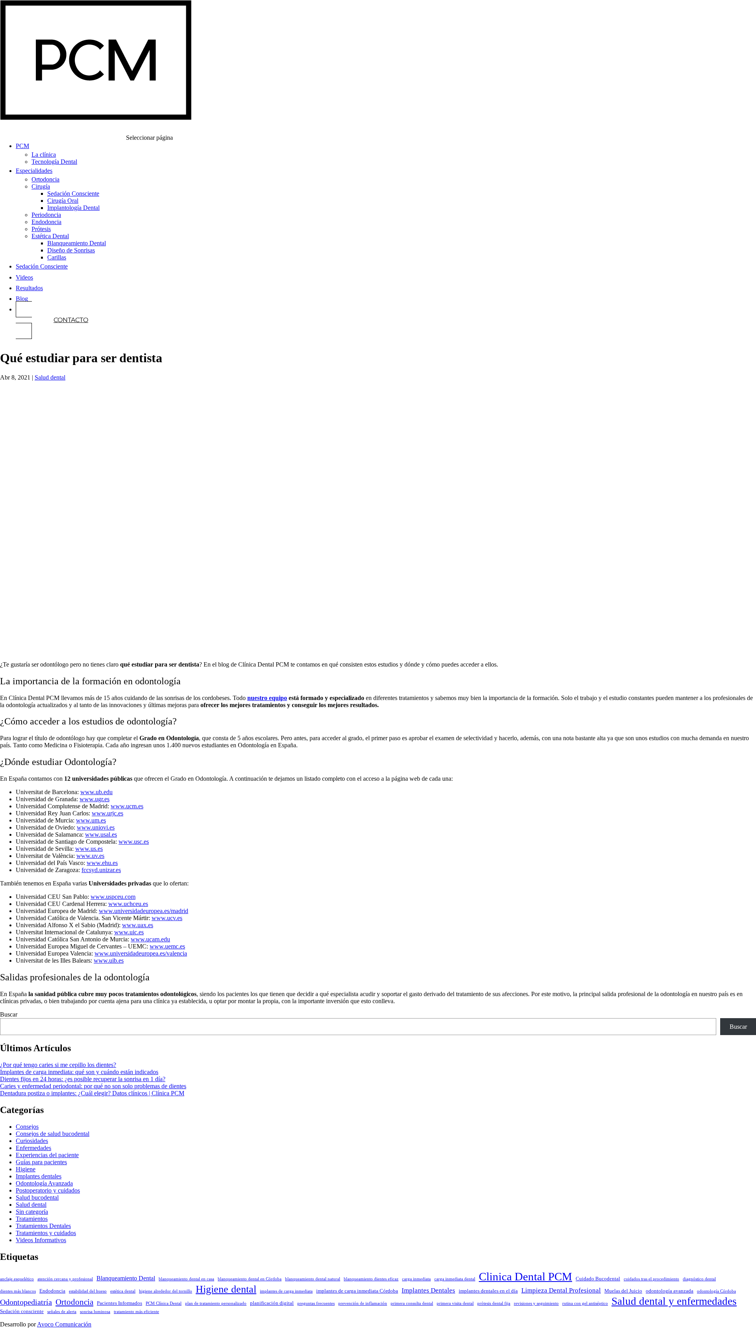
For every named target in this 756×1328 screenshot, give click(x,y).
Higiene (25, 1169)
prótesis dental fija (493, 1303)
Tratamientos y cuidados (46, 1233)
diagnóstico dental (699, 1279)
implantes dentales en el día (488, 1291)
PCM (22, 146)
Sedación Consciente (73, 193)
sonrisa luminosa (95, 1311)
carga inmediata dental (454, 1279)
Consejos (27, 1126)
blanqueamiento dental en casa (186, 1279)
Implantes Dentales (428, 1290)
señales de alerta (61, 1311)
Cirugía (41, 186)
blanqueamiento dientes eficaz (371, 1279)
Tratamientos (32, 1218)
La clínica (44, 154)
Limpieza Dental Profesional (561, 1290)
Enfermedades (33, 1148)
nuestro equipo (267, 698)
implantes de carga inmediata (286, 1291)
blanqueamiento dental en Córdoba (250, 1279)
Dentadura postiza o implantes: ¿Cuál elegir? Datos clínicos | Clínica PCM (92, 1093)
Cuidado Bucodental (598, 1279)
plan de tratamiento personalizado (215, 1303)
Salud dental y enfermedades (674, 1301)
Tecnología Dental (54, 161)
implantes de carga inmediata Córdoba (357, 1291)
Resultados (29, 288)
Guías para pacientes (41, 1162)
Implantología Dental (73, 207)
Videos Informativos (41, 1240)
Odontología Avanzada (44, 1183)
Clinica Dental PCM (525, 1276)
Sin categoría (32, 1211)
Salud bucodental (37, 1197)
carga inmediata (416, 1279)
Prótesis (41, 229)
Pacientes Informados (119, 1303)
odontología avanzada (669, 1291)
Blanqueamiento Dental (76, 243)
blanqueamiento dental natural (312, 1279)
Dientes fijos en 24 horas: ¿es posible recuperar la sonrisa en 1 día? (82, 1079)
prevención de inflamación (362, 1303)
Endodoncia (46, 222)
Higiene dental (226, 1289)
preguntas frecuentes (316, 1303)
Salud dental (50, 377)
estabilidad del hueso (88, 1291)
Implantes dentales (38, 1176)
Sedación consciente (22, 1311)
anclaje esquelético (17, 1279)
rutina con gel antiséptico (585, 1303)
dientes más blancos (18, 1291)
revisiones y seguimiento (536, 1303)
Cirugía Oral (62, 200)
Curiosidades (32, 1140)
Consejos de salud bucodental (52, 1133)
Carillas (56, 257)
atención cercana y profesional (65, 1279)
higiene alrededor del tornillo (165, 1291)
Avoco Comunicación (64, 1324)
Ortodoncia (45, 179)
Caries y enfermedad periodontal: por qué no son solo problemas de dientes (93, 1086)
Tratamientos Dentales (43, 1225)
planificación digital (272, 1303)
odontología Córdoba (716, 1291)
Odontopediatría (26, 1302)
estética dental (122, 1291)
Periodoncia (46, 214)
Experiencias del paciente (47, 1155)
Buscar (8, 1014)
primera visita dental (455, 1303)
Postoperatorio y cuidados (48, 1190)
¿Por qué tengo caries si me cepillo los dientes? (58, 1064)
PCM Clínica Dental (164, 1303)
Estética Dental (50, 236)
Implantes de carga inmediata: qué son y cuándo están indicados (79, 1072)
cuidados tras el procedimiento (651, 1279)
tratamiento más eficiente (136, 1311)
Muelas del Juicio (623, 1291)
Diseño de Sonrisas (71, 250)
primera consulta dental (412, 1303)
